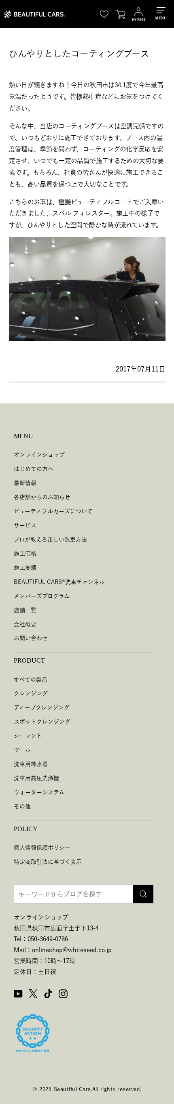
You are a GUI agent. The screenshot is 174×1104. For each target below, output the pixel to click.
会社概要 (25, 624)
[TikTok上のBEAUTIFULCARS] (48, 995)
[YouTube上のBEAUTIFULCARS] (18, 995)
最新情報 (25, 483)
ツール (22, 750)
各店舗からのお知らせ (42, 497)
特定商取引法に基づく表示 (48, 862)
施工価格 (25, 553)
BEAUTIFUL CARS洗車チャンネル (59, 582)
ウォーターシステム (39, 792)
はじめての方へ (33, 469)
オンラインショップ (39, 455)
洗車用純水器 (31, 764)
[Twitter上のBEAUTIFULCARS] (33, 995)
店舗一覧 (25, 610)
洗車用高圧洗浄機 (36, 778)
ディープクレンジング (42, 707)
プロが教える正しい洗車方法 (50, 539)
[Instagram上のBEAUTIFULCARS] (63, 995)
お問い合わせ (31, 638)
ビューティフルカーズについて (53, 511)
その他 (22, 806)
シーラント (28, 736)
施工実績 (25, 568)
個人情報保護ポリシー (42, 847)
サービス (25, 525)
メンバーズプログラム (42, 596)
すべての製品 (30, 679)
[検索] (143, 894)
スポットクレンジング (42, 721)
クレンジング (31, 693)
